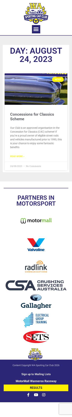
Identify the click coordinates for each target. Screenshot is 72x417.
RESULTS (36, 388)
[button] (36, 29)
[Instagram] (44, 395)
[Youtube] (36, 395)
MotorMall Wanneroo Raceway (36, 381)
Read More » (17, 156)
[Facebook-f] (28, 395)
